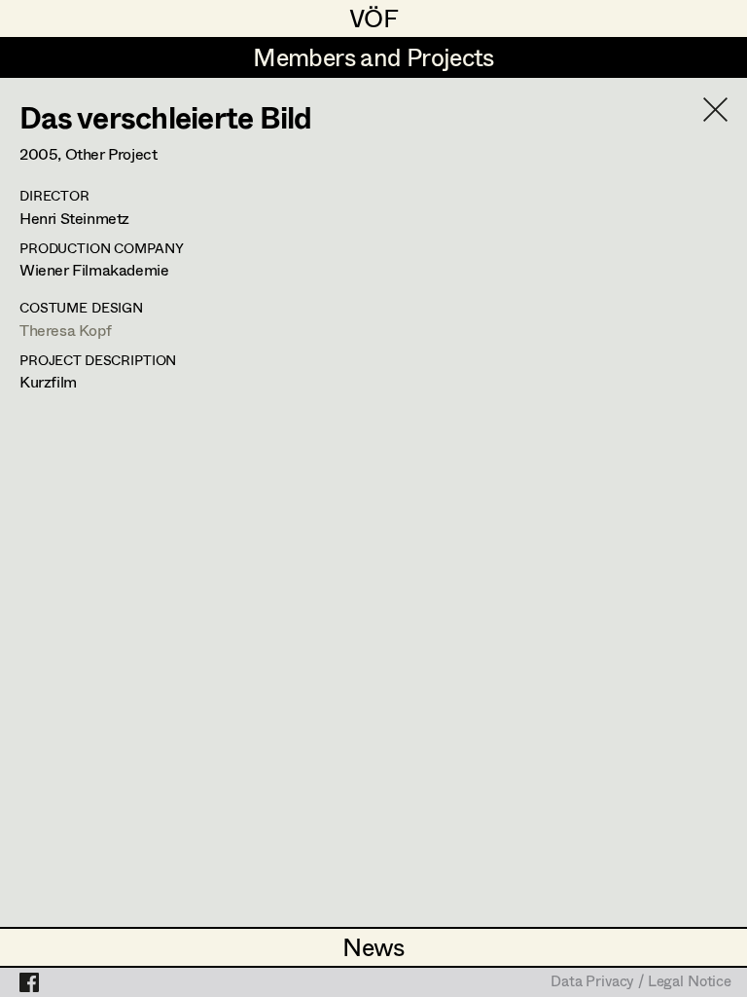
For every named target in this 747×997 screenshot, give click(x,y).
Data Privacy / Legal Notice (641, 982)
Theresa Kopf (65, 329)
